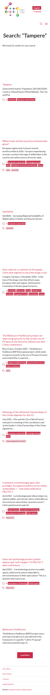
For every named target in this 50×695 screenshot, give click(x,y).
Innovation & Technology (29, 510)
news (8, 170)
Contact (5, 679)
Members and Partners (26, 99)
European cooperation (16, 162)
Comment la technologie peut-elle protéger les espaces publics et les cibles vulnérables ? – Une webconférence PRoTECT (24, 487)
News (40, 165)
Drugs (28, 290)
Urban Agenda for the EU (16, 441)
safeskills (14, 170)
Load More (25, 655)
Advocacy (21, 290)
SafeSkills (7, 211)
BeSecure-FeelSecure (14, 629)
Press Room (7, 674)
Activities (11, 290)
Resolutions (33, 294)
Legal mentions (8, 684)
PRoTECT (10, 518)
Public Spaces (13, 510)
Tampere (7, 84)
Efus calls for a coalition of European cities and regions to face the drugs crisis (24, 271)
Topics (41, 294)
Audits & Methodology (17, 363)
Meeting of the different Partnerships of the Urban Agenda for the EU (24, 413)
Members (12, 99)
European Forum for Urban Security (20, 690)
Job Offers (6, 669)
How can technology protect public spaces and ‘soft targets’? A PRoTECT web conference (22, 562)
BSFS (8, 370)
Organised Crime (21, 294)
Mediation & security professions (24, 165)
